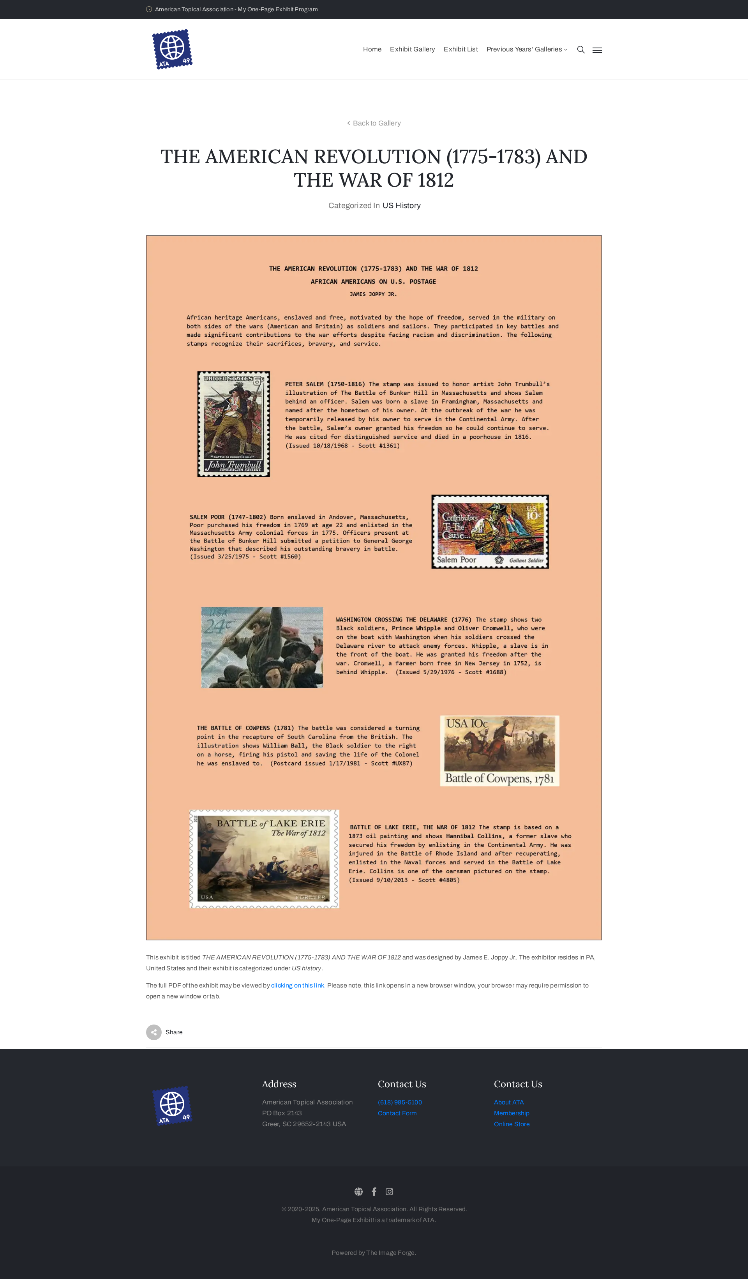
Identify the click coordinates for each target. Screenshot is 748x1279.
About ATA (509, 1102)
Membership (512, 1113)
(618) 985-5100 (400, 1102)
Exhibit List (461, 49)
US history (402, 205)
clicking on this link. (298, 985)
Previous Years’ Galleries (524, 49)
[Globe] (359, 1192)
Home (372, 49)
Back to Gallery (377, 123)
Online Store (512, 1124)
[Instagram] (389, 1192)
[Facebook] (374, 1192)
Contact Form (397, 1113)
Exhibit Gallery (412, 49)
